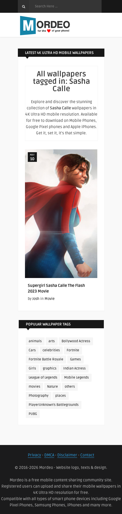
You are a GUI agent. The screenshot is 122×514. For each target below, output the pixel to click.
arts (52, 341)
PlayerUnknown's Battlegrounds (54, 405)
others (70, 387)
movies (34, 387)
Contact (87, 455)
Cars (32, 350)
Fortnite (73, 350)
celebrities (51, 350)
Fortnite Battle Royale (46, 359)
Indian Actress (74, 368)
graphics (49, 368)
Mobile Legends (76, 377)
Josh (35, 298)
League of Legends (43, 377)
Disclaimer (67, 455)
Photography (39, 396)
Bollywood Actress (76, 341)
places (60, 396)
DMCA (49, 455)
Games (75, 359)
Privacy (34, 455)
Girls (32, 368)
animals (35, 341)
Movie (49, 298)
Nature (52, 387)
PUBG (33, 414)
